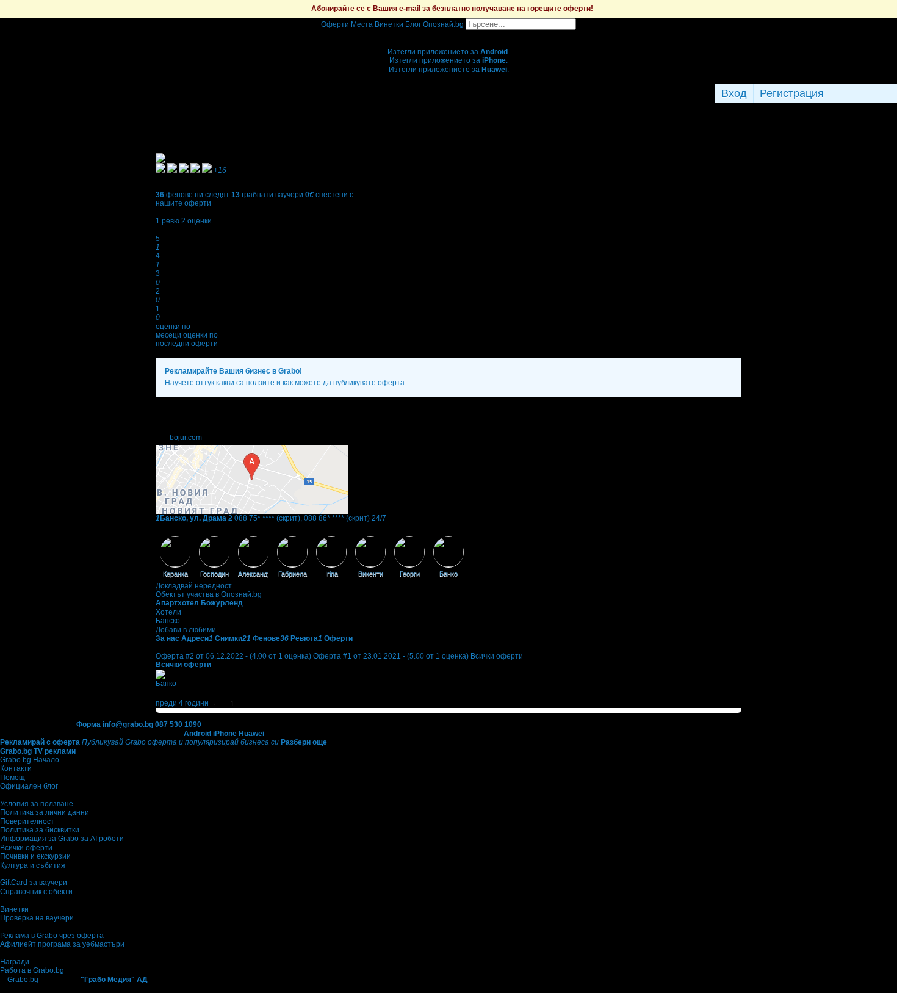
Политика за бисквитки (39, 830)
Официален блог (29, 786)
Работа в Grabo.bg (32, 970)
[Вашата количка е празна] (449, 34)
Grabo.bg (22, 979)
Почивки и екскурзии (35, 856)
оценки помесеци (173, 330)
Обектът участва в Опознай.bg (209, 594)
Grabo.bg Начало (29, 760)
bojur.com (186, 437)
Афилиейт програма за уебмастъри (62, 944)
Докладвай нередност (194, 586)
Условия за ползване (36, 804)
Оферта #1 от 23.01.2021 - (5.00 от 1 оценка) (391, 656)
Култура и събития (32, 865)
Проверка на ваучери (37, 918)
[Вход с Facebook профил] (860, 93)
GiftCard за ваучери (33, 882)
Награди (14, 962)
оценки (196, 221)
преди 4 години (182, 703)
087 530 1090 (178, 724)
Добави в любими (186, 630)
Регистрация (792, 93)
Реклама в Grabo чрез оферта (52, 935)
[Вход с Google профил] (894, 93)
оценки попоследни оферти (187, 339)
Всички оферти (496, 656)
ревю (167, 221)
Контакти (16, 768)
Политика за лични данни (44, 812)
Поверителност (27, 821)
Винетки (14, 909)
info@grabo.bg (128, 724)
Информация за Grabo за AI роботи (62, 838)
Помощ (12, 777)
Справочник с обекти (36, 891)
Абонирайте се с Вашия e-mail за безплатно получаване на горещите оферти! (452, 8)
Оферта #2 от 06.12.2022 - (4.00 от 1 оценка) (233, 656)
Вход (734, 93)
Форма (88, 724)
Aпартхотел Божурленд (199, 603)
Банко (166, 683)
